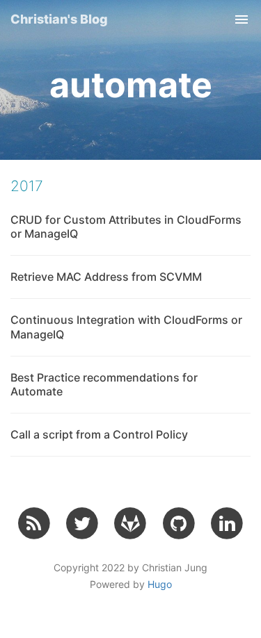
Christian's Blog (59, 19)
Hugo (160, 584)
